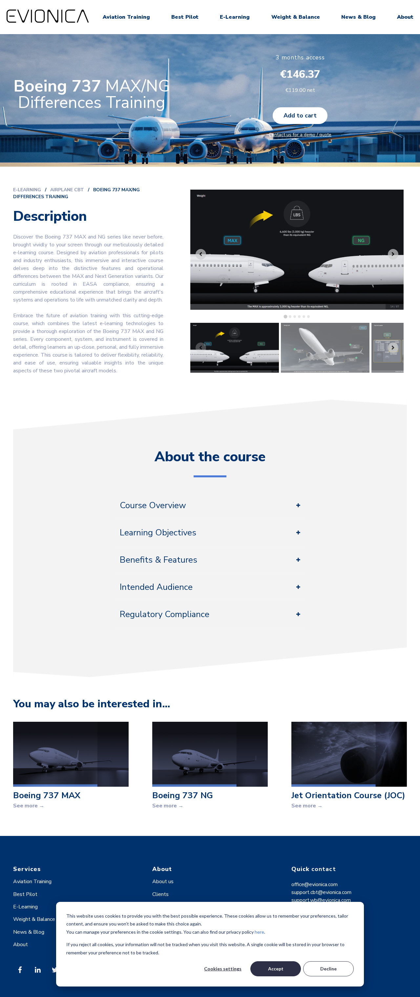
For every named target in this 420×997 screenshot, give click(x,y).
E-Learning (235, 17)
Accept (276, 968)
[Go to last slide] (201, 254)
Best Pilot (185, 17)
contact (323, 869)
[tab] (285, 316)
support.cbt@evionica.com (321, 892)
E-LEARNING (27, 190)
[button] (234, 348)
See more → (28, 805)
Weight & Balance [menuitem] (34, 919)
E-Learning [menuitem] (25, 906)
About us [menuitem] (163, 881)
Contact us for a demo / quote (300, 135)
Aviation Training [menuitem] (32, 881)
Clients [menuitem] (160, 894)
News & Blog (358, 17)
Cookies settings (223, 968)
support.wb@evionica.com (321, 900)
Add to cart (300, 115)
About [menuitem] (20, 944)
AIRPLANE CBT (67, 190)
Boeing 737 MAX (46, 795)
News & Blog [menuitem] (28, 932)
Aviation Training (126, 17)
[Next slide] (393, 254)
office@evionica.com (314, 884)
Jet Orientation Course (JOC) (348, 795)
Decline (328, 968)
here (259, 932)
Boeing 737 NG (182, 795)
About (405, 17)
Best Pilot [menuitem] (25, 894)
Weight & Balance (295, 17)
